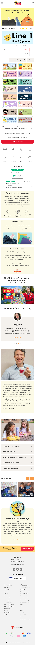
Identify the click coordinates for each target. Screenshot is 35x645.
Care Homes (23, 617)
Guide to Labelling (24, 600)
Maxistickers (7, 596)
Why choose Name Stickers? (11, 446)
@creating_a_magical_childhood (27, 495)
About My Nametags (25, 587)
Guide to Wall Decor (25, 602)
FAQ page (26, 265)
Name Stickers (7, 589)
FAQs (21, 604)
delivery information (16, 265)
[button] (27, 478)
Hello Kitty (6, 600)
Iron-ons (6, 591)
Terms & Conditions (24, 594)
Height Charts (7, 612)
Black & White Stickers (9, 604)
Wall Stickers (7, 608)
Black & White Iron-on (9, 606)
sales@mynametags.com (17, 564)
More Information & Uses (10, 468)
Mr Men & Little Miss (8, 602)
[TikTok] (21, 569)
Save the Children (8, 598)
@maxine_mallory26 (7, 495)
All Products (7, 587)
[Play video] (17, 295)
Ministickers (6, 594)
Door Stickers (7, 610)
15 (27, 50)
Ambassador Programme (26, 619)
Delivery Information (24, 591)
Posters (5, 614)
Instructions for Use (9, 451)
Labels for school (24, 613)
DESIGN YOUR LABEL (27, 548)
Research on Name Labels (11, 462)
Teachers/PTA (23, 615)
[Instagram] (14, 569)
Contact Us (22, 589)
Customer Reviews (24, 596)
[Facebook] (17, 569)
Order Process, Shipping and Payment (14, 457)
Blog (21, 606)
